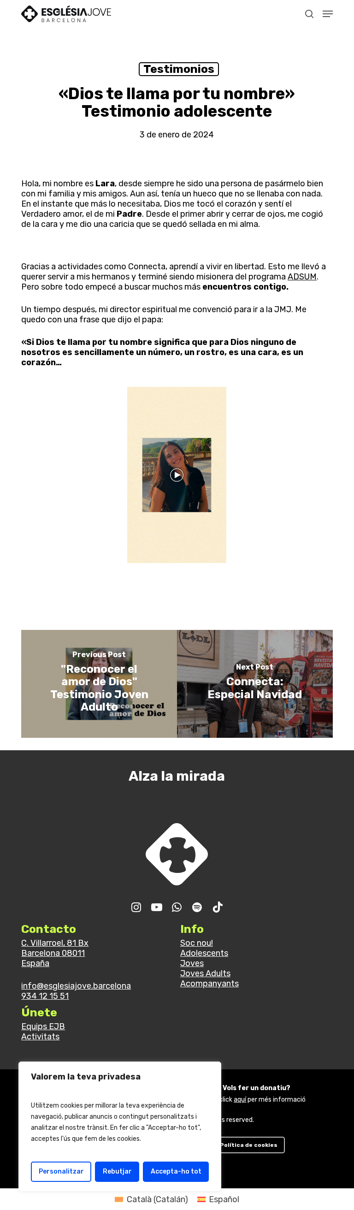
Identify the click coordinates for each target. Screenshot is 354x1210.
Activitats (40, 1037)
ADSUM (302, 277)
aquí (240, 1099)
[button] (328, 13)
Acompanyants (209, 984)
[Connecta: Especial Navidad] (255, 684)
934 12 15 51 (45, 996)
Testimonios (178, 69)
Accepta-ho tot (176, 1171)
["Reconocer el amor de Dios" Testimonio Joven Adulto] (99, 684)
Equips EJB (43, 1026)
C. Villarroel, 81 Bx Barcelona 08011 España (54, 953)
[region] (119, 1127)
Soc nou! (196, 943)
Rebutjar (117, 1171)
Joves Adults (205, 973)
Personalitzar (61, 1171)
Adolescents (204, 953)
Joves (192, 963)
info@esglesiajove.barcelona (76, 986)
